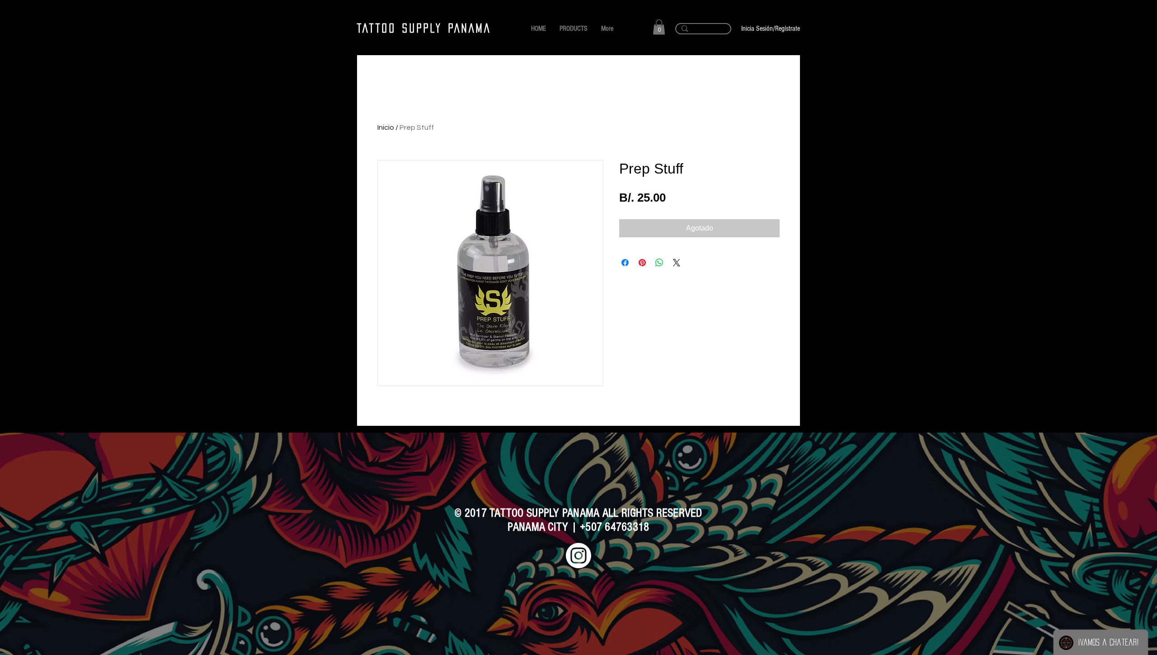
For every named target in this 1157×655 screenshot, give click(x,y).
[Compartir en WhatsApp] (659, 262)
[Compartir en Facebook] (625, 262)
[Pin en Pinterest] (642, 262)
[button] (659, 26)
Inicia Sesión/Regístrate (770, 28)
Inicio (385, 127)
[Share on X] (676, 262)
